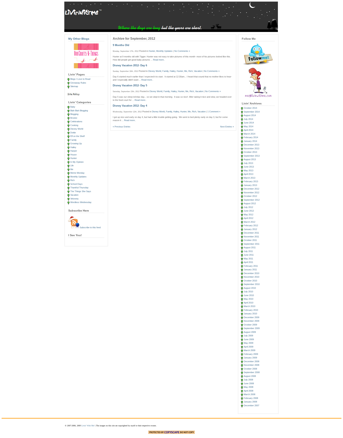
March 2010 (249, 306)
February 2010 (251, 310)
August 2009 (250, 332)
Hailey (73, 147)
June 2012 (249, 211)
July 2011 (248, 251)
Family (73, 140)
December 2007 (251, 405)
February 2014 (251, 137)
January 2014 (250, 141)
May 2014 (248, 126)
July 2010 (248, 291)
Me (71, 169)
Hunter (73, 158)
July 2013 (248, 163)
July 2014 (248, 119)
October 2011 (250, 240)
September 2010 (252, 284)
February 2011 (251, 266)
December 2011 (251, 233)
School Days (76, 184)
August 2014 (250, 115)
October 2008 (250, 369)
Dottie (73, 132)
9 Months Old (121, 45)
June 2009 (249, 339)
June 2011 (249, 255)
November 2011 (251, 236)
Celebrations (76, 121)
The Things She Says (80, 191)
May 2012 (248, 214)
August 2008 (250, 376)
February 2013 (251, 181)
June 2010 (249, 295)
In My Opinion (77, 162)
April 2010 (248, 302)
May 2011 (248, 258)
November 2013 (251, 148)
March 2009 (249, 350)
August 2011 (250, 247)
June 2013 (249, 167)
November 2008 (251, 365)
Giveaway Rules (78, 83)
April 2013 (248, 174)
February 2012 (251, 225)
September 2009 (252, 328)
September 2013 (252, 156)
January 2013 (250, 185)
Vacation (74, 195)
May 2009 (248, 343)
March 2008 (249, 394)
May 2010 (248, 299)
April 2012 (248, 218)
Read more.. (159, 60)
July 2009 (248, 335)
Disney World (76, 129)
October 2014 (250, 108)
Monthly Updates (78, 176)
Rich (72, 180)
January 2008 (250, 401)
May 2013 (248, 170)
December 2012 (251, 189)
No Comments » (182, 51)
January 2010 (250, 313)
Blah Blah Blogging (79, 110)
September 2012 (252, 200)
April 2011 (248, 262)
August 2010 (250, 288)
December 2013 (251, 144)
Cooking (74, 125)
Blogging (74, 114)
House (73, 154)
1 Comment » (213, 111)
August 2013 (250, 159)
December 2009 (251, 317)
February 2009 (251, 354)
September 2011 (251, 244)
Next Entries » (227, 126)
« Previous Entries (121, 126)
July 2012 (248, 207)
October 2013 (250, 152)
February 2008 (251, 398)
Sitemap (74, 86)
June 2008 (249, 383)
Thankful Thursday (79, 187)
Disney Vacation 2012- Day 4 (130, 105)
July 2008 (248, 379)
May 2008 (248, 387)
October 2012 (250, 196)
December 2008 (251, 361)
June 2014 (249, 122)
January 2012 (250, 229)
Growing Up (76, 143)
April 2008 (248, 391)
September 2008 (252, 372)
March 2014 (249, 134)
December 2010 (251, 273)
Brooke (73, 118)
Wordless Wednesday (81, 202)
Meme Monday (77, 173)
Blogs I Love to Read (80, 79)
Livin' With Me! (87, 426)
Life (72, 165)
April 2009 (248, 347)
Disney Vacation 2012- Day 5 (130, 85)
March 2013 (249, 178)
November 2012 (251, 192)
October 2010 (250, 280)
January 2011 (250, 269)
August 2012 (250, 203)
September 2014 (252, 112)
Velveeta (74, 198)
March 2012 (249, 222)
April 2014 (248, 130)
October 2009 (250, 324)
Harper (73, 151)
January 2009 (250, 357)
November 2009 (251, 321)
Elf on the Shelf (77, 136)
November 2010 (251, 277)
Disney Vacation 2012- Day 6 (130, 65)
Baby (72, 107)
